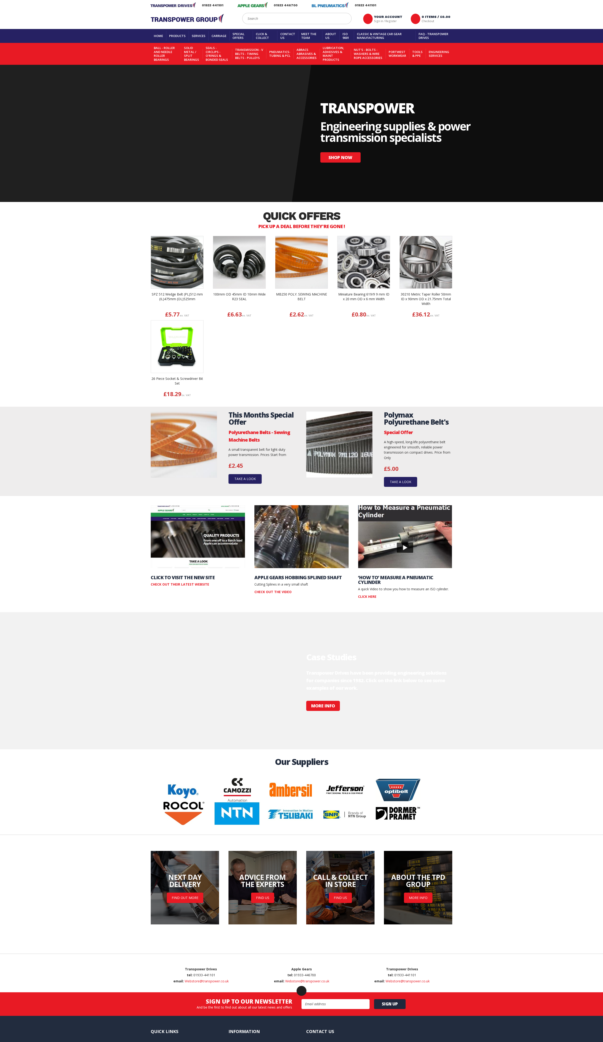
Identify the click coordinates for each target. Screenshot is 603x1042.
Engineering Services (439, 54)
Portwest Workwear (397, 54)
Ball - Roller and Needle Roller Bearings (164, 54)
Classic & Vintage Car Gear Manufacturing (379, 36)
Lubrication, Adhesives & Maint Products (333, 54)
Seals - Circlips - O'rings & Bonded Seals (217, 54)
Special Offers (238, 36)
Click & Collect (262, 36)
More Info (323, 706)
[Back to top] (301, 1003)
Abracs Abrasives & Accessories (307, 54)
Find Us (340, 897)
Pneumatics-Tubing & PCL (279, 54)
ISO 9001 (345, 36)
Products (177, 36)
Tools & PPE (417, 54)
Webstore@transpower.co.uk (207, 993)
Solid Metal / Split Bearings (191, 54)
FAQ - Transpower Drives (433, 36)
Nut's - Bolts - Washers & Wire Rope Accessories (368, 54)
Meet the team (308, 36)
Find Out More (185, 897)
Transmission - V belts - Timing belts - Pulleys (249, 54)
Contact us (287, 36)
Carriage (219, 36)
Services (198, 36)
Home (158, 36)
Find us (262, 897)
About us (330, 36)
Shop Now (340, 157)
